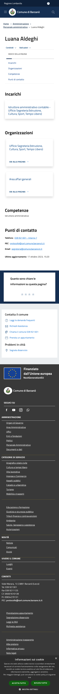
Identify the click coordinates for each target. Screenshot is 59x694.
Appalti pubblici (13, 480)
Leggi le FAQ (12, 622)
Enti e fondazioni (14, 436)
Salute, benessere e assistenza (20, 525)
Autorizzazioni (13, 529)
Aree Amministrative (16, 427)
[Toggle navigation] (5, 12)
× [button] (56, 658)
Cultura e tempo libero (16, 467)
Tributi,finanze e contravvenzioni (21, 516)
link (29, 677)
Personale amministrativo (15, 27)
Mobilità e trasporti (15, 493)
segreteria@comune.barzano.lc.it (27, 249)
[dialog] (29, 674)
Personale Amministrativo (18, 445)
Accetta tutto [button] (19, 683)
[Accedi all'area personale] (48, 3)
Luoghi (9, 564)
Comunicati (11, 547)
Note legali (11, 653)
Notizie (9, 543)
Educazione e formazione (18, 507)
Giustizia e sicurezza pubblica (19, 511)
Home (6, 23)
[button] (29, 689)
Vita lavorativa (13, 471)
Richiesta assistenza (15, 626)
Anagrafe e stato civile (16, 463)
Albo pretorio (12, 644)
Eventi (9, 568)
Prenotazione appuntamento (19, 613)
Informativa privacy (15, 648)
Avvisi (9, 551)
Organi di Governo (14, 422)
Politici (9, 440)
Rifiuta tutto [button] (40, 683)
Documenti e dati (14, 449)
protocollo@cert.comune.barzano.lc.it (27, 243)
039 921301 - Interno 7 (26, 238)
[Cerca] (53, 12)
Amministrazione (21, 23)
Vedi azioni (23, 47)
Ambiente (10, 520)
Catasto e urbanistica (16, 485)
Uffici (8, 431)
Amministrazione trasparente (20, 639)
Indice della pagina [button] (17, 53)
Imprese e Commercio (16, 476)
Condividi (10, 47)
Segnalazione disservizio (17, 617)
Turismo (10, 489)
